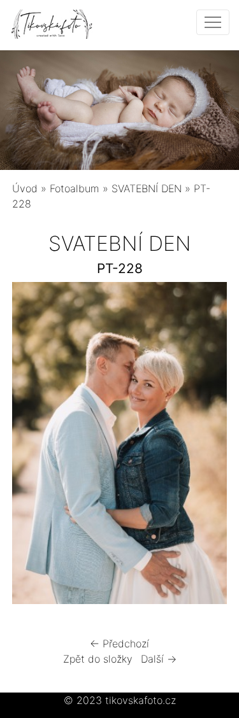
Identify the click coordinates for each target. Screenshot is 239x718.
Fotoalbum (74, 188)
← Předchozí (119, 643)
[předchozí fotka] (32, 446)
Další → (159, 658)
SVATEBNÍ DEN (147, 188)
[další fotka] (206, 446)
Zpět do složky (98, 658)
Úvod (25, 188)
